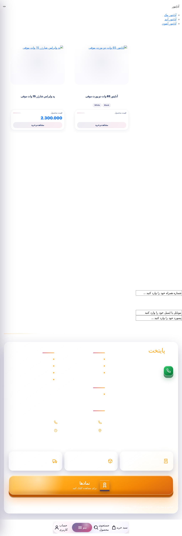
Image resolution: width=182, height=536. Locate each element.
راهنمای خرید (44, 359)
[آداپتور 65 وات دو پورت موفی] (102, 65)
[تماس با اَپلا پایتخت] (168, 371)
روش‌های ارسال (92, 394)
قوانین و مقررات (164, 506)
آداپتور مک (170, 15)
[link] (12, 4)
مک (100, 359)
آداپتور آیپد (170, 19)
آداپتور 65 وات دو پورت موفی (101, 96)
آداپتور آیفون (169, 23)
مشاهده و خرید (101, 125)
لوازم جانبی (95, 373)
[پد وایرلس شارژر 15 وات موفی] (38, 65)
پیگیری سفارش (42, 366)
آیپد (100, 366)
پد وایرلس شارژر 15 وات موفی (38, 96)
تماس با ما (45, 379)
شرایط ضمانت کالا (40, 373)
